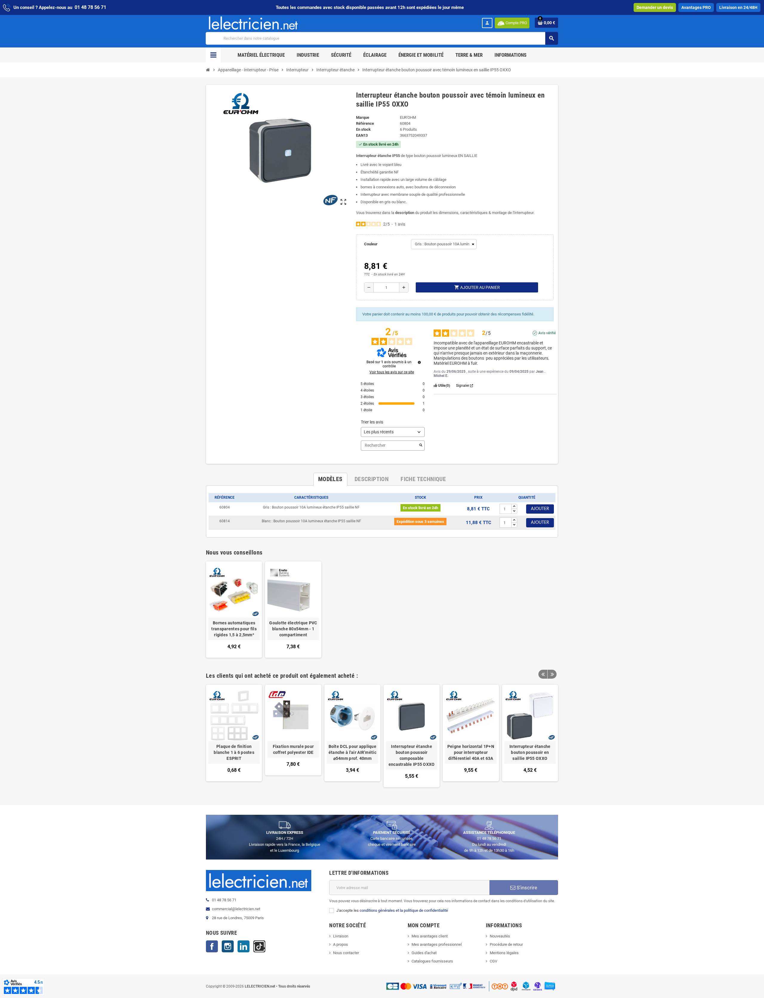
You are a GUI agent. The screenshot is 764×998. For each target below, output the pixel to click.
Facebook (212, 946)
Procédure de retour (506, 944)
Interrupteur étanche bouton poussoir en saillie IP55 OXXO (530, 752)
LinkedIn (243, 946)
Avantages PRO (696, 7)
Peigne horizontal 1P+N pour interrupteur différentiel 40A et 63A (470, 752)
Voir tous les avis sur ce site (391, 372)
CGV (493, 961)
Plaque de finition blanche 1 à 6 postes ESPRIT (234, 752)
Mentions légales (504, 953)
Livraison (340, 936)
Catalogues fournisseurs (432, 961)
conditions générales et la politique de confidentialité (404, 910)
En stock (363, 129)
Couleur (371, 244)
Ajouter (540, 509)
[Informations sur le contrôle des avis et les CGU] (419, 362)
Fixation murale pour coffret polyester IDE (293, 749)
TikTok (259, 946)
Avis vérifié (547, 333)
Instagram (228, 946)
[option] (234, 736)
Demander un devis (655, 7)
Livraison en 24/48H (738, 7)
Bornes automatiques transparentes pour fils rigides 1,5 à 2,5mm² (233, 628)
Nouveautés (500, 936)
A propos (340, 944)
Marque (362, 117)
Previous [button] (542, 674)
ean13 (362, 135)
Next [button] (552, 674)
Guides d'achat (424, 953)
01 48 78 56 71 (90, 7)
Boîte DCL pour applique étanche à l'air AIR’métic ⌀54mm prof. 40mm (352, 752)
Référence (365, 123)
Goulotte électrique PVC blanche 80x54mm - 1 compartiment (293, 628)
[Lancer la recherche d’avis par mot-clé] (420, 446)
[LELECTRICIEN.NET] (253, 23)
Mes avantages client (430, 936)
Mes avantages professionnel (437, 944)
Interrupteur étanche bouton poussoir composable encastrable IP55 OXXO (412, 755)
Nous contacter (346, 953)
